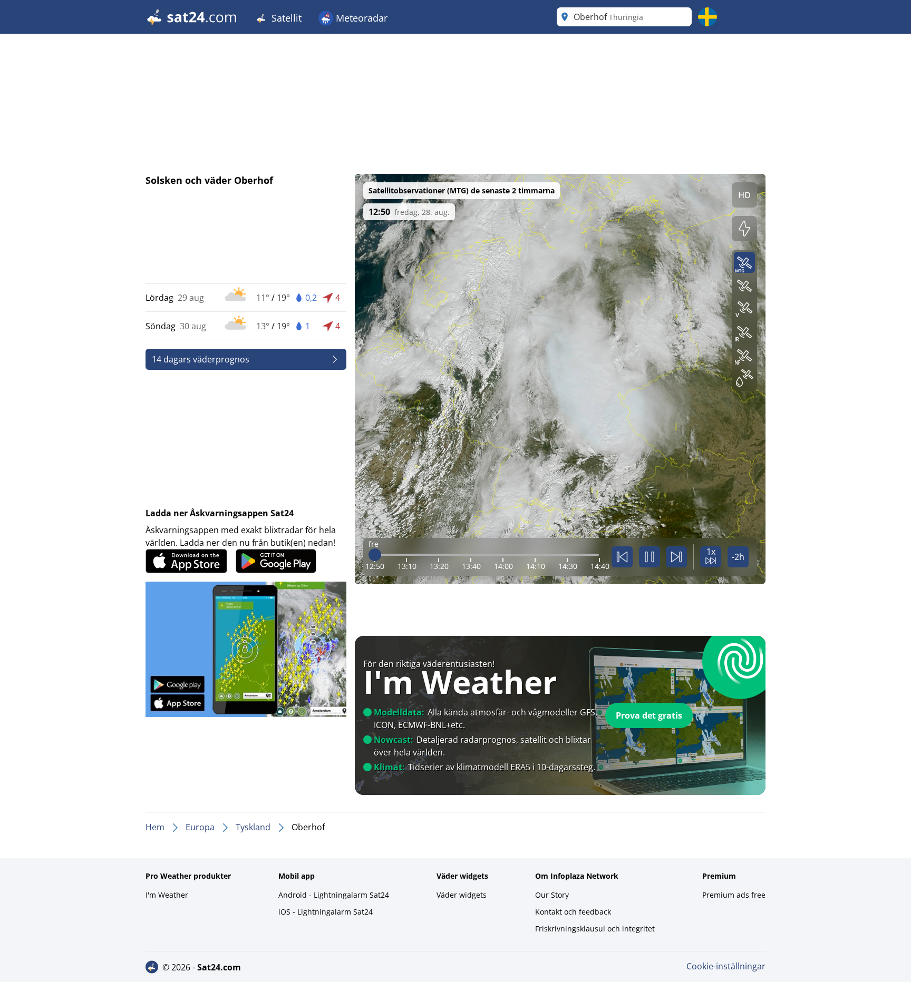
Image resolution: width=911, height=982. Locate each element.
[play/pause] (649, 556)
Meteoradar (360, 18)
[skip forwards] (676, 556)
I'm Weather (167, 895)
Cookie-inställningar (725, 966)
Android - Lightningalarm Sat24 (333, 895)
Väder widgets (462, 895)
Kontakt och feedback (573, 912)
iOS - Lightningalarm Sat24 (325, 912)
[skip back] (622, 556)
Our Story (552, 895)
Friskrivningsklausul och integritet (595, 929)
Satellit (285, 18)
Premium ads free (733, 895)
